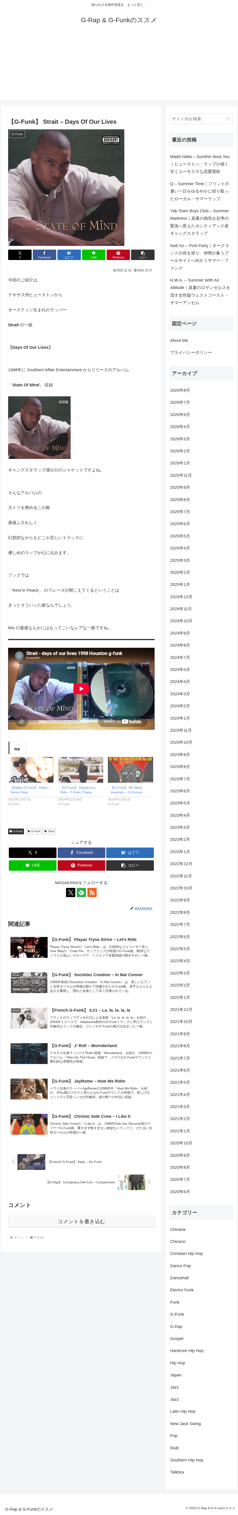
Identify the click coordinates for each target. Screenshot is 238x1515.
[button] (143, 255)
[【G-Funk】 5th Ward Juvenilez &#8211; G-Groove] (130, 770)
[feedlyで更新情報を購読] (81, 892)
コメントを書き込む (81, 1221)
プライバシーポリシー (191, 352)
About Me (179, 340)
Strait (51, 831)
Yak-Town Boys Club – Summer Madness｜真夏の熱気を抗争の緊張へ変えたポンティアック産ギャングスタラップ (199, 222)
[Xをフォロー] (70, 892)
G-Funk (18, 831)
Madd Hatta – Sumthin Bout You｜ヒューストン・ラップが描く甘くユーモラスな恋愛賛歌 (200, 164)
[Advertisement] (119, 67)
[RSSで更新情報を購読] (92, 892)
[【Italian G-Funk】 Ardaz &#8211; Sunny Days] (30, 770)
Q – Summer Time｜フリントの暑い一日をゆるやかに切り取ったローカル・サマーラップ (199, 191)
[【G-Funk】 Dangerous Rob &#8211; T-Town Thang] (80, 770)
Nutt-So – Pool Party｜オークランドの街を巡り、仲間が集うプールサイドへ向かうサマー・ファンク (199, 256)
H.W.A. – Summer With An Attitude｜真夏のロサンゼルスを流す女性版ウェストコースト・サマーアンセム (200, 291)
